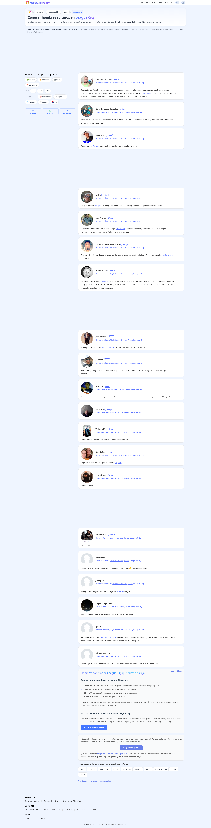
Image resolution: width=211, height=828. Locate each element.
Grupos (50, 113)
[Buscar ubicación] (177, 2)
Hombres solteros (166, 2)
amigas (98, 205)
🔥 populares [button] (44, 79)
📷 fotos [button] (57, 79)
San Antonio (104, 769)
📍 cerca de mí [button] (32, 85)
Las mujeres (147, 93)
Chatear (33, 113)
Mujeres (104, 281)
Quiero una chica (108, 637)
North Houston (161, 769)
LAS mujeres (168, 255)
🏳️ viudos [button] (43, 102)
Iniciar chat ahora (93, 727)
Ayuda (45, 809)
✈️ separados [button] (60, 97)
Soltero (96, 146)
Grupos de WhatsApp (72, 801)
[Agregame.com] (30, 12)
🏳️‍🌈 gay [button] (54, 102)
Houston (92, 769)
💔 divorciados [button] (45, 97)
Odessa (148, 769)
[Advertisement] (98, 53)
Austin (115, 769)
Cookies (93, 809)
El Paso (173, 769)
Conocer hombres (51, 801)
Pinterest (42, 818)
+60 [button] (47, 91)
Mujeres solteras (148, 2)
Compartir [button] (67, 113)
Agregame (40, 2)
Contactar (56, 809)
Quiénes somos (31, 809)
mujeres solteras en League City (112, 753)
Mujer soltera (108, 347)
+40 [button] (33, 91)
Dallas (82, 769)
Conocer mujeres (32, 801)
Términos (68, 809)
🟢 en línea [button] (31, 79)
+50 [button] (40, 91)
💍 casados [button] (31, 102)
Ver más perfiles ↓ (175, 671)
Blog (27, 818)
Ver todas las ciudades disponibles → (95, 781)
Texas (130, 82)
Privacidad (81, 809)
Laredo (82, 775)
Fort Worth (127, 769)
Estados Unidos (120, 82)
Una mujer (120, 228)
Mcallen (138, 769)
